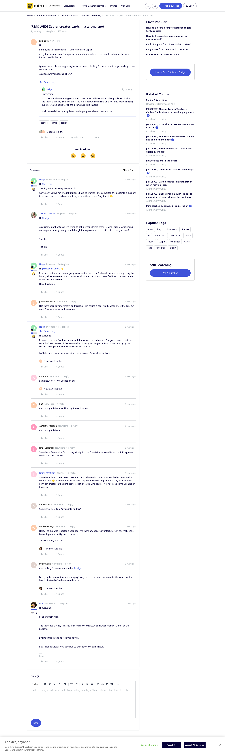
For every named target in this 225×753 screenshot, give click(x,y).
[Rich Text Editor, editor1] (83, 702)
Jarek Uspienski (46, 447)
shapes (151, 241)
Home (30, 15)
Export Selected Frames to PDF (162, 54)
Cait (41, 403)
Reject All (171, 744)
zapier (64, 122)
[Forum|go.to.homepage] (43, 6)
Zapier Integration (156, 100)
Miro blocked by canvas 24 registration (167, 205)
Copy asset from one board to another (167, 49)
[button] (170, 6)
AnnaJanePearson (48, 425)
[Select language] (155, 6)
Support (163, 241)
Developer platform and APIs (160, 103)
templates (159, 235)
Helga (49, 89)
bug (159, 229)
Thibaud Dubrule (47, 213)
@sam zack (47, 183)
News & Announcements (94, 5)
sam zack (44, 40)
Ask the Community (91, 15)
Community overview (46, 15)
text (150, 247)
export (173, 247)
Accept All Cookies (194, 744)
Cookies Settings (149, 744)
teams (188, 235)
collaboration (171, 229)
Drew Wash (45, 563)
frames (44, 122)
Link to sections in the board (161, 160)
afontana (43, 376)
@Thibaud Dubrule (51, 268)
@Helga (45, 218)
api (149, 235)
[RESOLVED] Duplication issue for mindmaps (169, 169)
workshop (175, 241)
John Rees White (47, 301)
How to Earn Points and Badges (170, 72)
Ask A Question (170, 272)
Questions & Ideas (69, 15)
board (150, 229)
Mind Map (161, 247)
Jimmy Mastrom (47, 472)
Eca (41, 603)
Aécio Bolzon (45, 504)
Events (113, 5)
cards (54, 122)
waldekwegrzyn (46, 526)
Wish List (125, 5)
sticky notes (175, 235)
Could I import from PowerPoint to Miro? (168, 44)
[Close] (220, 744)
